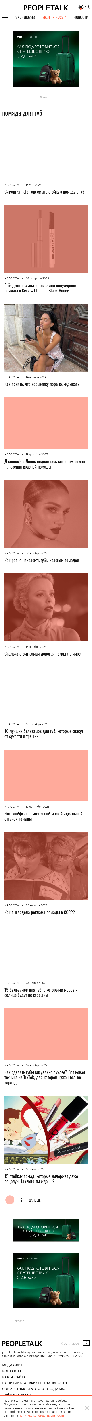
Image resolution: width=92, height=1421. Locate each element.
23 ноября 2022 (36, 983)
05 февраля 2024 (37, 278)
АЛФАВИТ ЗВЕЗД (16, 1395)
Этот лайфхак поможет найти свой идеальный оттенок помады (43, 816)
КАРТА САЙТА (14, 1377)
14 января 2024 (36, 377)
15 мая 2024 (34, 184)
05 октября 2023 (37, 724)
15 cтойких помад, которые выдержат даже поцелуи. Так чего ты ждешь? (41, 1179)
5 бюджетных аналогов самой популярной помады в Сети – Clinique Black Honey (40, 288)
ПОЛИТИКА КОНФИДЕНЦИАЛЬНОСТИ (34, 1383)
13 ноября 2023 (36, 646)
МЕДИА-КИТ (12, 1365)
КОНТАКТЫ (11, 1371)
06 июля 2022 (35, 1169)
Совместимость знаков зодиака (34, 1389)
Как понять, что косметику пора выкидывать (41, 384)
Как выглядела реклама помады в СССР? (39, 912)
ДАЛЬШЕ (35, 1200)
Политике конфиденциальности (41, 1415)
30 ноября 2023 (36, 553)
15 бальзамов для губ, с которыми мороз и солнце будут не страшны (40, 992)
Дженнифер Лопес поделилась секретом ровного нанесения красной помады (46, 464)
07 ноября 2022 (36, 1065)
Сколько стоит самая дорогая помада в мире (42, 653)
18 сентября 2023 (37, 806)
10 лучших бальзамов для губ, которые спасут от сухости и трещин (43, 733)
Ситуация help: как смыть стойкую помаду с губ (44, 191)
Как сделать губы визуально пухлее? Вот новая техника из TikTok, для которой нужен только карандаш (44, 1077)
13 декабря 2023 (37, 454)
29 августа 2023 (36, 905)
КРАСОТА (11, 184)
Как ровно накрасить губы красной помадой (41, 560)
